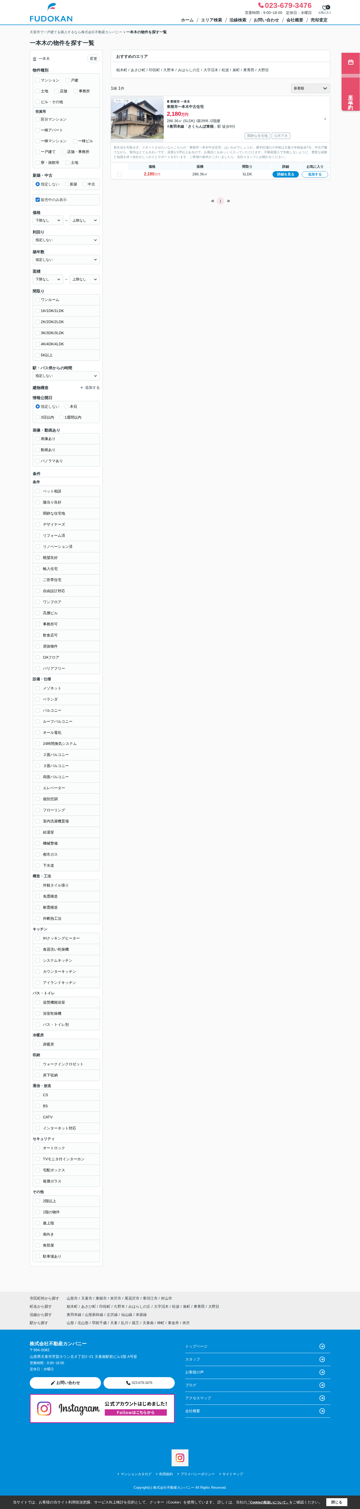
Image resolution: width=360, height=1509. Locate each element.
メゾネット (52, 688)
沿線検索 (238, 20)
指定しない (50, 184)
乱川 (124, 1323)
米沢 (186, 1323)
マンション (50, 80)
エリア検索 (211, 20)
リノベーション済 (57, 546)
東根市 (175, 101)
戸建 (74, 80)
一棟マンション (54, 141)
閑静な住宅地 (54, 513)
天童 (114, 1323)
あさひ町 (138, 70)
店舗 (63, 91)
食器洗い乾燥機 (56, 949)
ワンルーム (50, 300)
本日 (73, 406)
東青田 (248, 70)
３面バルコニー (56, 766)
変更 (93, 58)
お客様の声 (194, 1372)
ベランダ (50, 699)
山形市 (72, 1298)
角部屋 (48, 1245)
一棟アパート (52, 130)
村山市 (166, 1298)
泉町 (236, 70)
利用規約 (166, 1474)
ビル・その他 (52, 102)
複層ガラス (52, 1181)
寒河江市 (150, 1298)
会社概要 (294, 20)
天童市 (86, 1298)
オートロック (54, 1148)
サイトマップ (232, 1474)
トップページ (196, 1346)
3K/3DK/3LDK (52, 333)
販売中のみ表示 (54, 200)
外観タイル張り (56, 885)
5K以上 (47, 355)
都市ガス (50, 854)
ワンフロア (52, 602)
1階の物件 (51, 1212)
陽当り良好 (52, 502)
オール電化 (52, 732)
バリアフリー (54, 668)
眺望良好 (50, 557)
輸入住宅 (50, 569)
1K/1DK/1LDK (52, 311)
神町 (160, 1323)
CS (45, 1095)
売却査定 (319, 20)
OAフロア (51, 657)
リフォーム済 (54, 535)
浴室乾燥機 (52, 1013)
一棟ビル (85, 141)
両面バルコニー (56, 777)
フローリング (54, 810)
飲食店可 (50, 635)
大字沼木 (210, 70)
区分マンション (54, 119)
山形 (70, 1323)
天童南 (148, 1323)
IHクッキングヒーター (61, 938)
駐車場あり (52, 1256)
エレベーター (54, 788)
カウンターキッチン (59, 971)
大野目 (263, 70)
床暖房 (48, 1044)
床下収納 (50, 1075)
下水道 (48, 865)
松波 (225, 70)
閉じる (336, 1502)
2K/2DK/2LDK (52, 322)
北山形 (83, 1323)
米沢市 (115, 1298)
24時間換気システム (60, 743)
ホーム (187, 20)
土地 (44, 91)
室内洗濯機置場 (56, 821)
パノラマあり (52, 461)
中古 (91, 184)
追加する (315, 174)
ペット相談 (52, 491)
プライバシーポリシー (198, 1474)
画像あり (48, 439)
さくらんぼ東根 (201, 126)
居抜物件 (50, 646)
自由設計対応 (54, 591)
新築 (73, 184)
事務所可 (50, 624)
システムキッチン (57, 960)
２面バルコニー (56, 755)
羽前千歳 (99, 1323)
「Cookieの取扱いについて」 (268, 1502)
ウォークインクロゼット (63, 1064)
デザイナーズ (54, 524)
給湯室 (48, 832)
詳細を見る (285, 174)
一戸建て (48, 152)
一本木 (185, 101)
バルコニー (52, 710)
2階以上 (49, 1201)
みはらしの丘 (189, 70)
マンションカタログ (136, 1474)
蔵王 (135, 1323)
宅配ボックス (54, 1170)
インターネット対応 (59, 1128)
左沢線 (113, 1314)
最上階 (48, 1223)
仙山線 (127, 1314)
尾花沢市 (132, 1298)
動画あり (48, 450)
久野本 (168, 70)
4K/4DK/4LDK (52, 344)
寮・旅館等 (50, 162)
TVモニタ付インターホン (64, 1159)
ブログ (190, 1385)
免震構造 (50, 896)
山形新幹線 (94, 1314)
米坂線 (141, 1314)
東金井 (173, 1323)
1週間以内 (73, 417)
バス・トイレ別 (56, 1024)
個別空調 (50, 799)
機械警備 (50, 843)
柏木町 (121, 70)
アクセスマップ (198, 1398)
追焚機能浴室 (54, 1002)
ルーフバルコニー (57, 721)
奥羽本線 (176, 126)
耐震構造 (50, 907)
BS (45, 1106)
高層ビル (50, 613)
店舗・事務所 (78, 152)
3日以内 (47, 417)
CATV (47, 1117)
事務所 (84, 91)
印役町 (154, 70)
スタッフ (192, 1359)
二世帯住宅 (52, 580)
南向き (48, 1234)
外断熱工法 (52, 918)
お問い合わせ (266, 20)
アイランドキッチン (59, 982)
